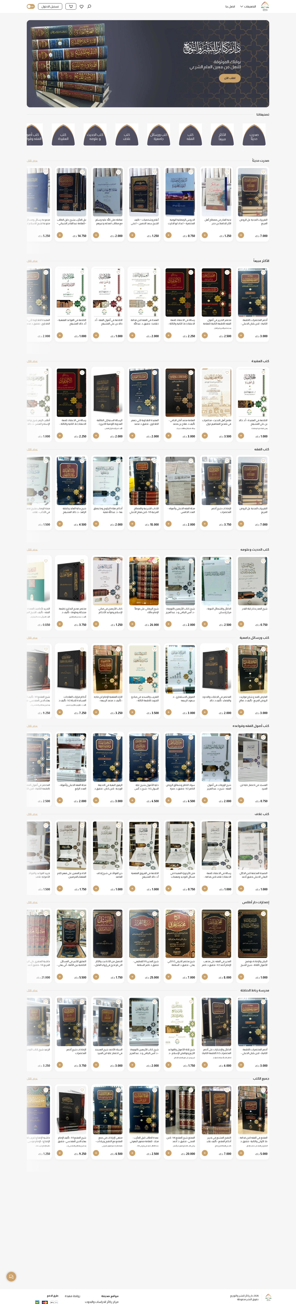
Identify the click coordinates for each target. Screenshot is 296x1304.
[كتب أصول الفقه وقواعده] (31, 136)
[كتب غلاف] (127, 136)
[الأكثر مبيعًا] (222, 136)
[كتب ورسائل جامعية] (159, 136)
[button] (248, 7)
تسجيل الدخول (50, 6)
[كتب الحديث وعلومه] (95, 136)
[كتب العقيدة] (63, 136)
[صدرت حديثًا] (254, 136)
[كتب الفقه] (190, 136)
